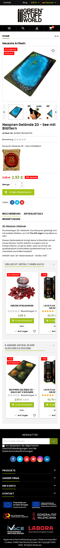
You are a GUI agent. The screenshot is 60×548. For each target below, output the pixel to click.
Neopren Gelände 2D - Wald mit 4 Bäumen (22, 391)
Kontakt (7, 2)
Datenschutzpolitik (47, 539)
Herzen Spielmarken (21, 305)
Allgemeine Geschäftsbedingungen (20, 539)
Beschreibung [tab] (11, 213)
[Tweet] (17, 202)
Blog (25, 2)
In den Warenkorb (18, 192)
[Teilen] (12, 202)
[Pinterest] (22, 202)
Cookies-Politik (11, 542)
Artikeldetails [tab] (33, 213)
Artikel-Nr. (7, 133)
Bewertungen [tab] (11, 219)
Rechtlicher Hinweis (29, 542)
